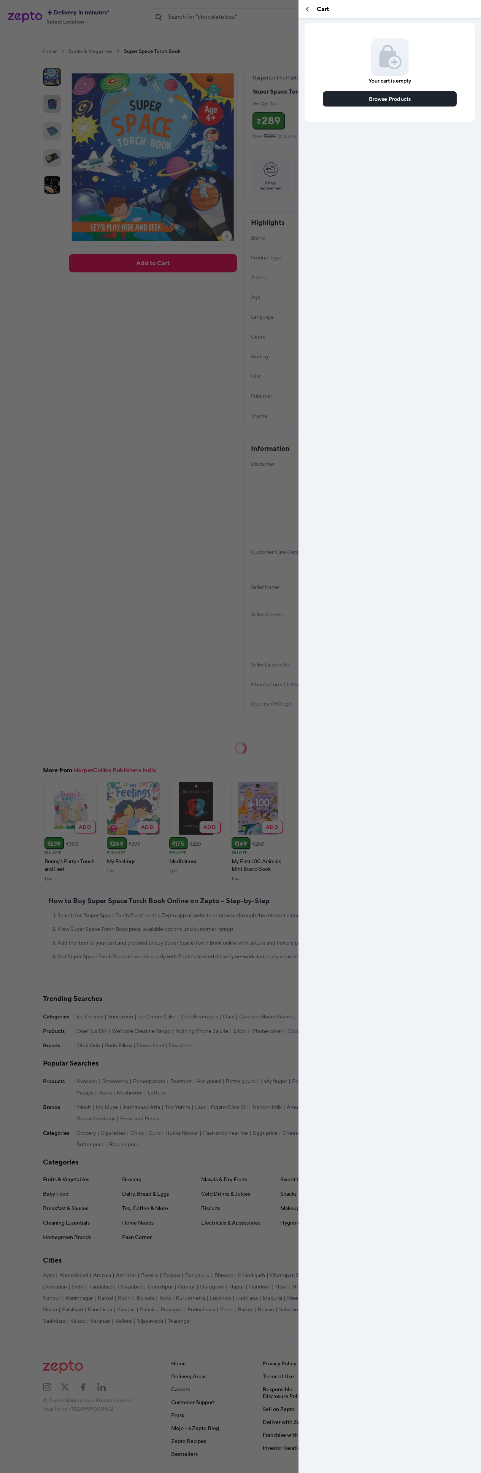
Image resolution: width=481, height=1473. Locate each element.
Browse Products (390, 98)
